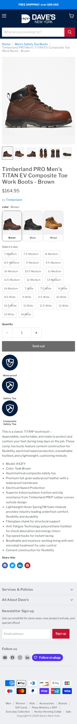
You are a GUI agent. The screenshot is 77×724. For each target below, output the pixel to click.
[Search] (69, 32)
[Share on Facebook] (5, 565)
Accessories (46, 703)
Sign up (60, 633)
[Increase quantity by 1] (36, 333)
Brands (62, 703)
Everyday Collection (18, 711)
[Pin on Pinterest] (27, 565)
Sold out (38, 346)
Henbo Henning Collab (48, 711)
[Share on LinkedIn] (20, 565)
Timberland (14, 200)
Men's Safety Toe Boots (31, 44)
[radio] (12, 226)
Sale (68, 711)
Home (6, 44)
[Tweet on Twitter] (12, 565)
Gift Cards (21, 707)
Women (20, 703)
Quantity (7, 324)
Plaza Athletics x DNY (44, 707)
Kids (32, 703)
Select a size (10, 246)
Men (8, 703)
